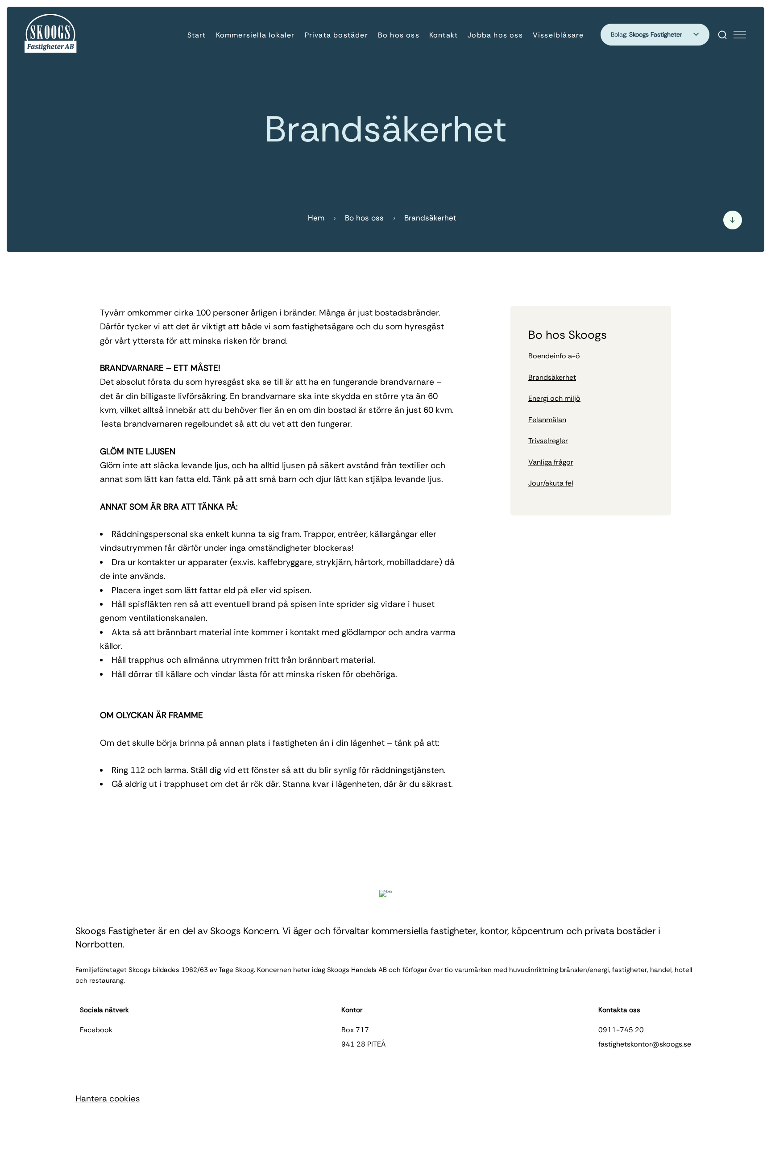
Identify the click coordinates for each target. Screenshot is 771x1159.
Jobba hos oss (495, 35)
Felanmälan (547, 419)
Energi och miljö (554, 398)
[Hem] (51, 34)
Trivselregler (548, 440)
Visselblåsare (558, 35)
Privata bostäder (336, 35)
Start (196, 35)
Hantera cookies (107, 1098)
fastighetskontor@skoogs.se (644, 1044)
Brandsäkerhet (552, 377)
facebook (96, 1029)
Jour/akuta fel (550, 483)
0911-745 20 (621, 1029)
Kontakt (443, 35)
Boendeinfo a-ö (554, 356)
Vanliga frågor (550, 462)
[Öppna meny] (740, 35)
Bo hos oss (398, 35)
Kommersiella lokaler (255, 35)
